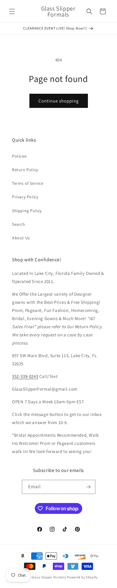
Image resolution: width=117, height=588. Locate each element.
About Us (21, 238)
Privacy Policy (25, 197)
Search (18, 224)
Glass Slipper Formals (49, 577)
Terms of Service (28, 183)
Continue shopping (58, 101)
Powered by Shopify (82, 577)
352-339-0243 (25, 376)
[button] (12, 11)
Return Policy (25, 169)
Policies (19, 156)
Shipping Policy (27, 210)
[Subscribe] (88, 487)
